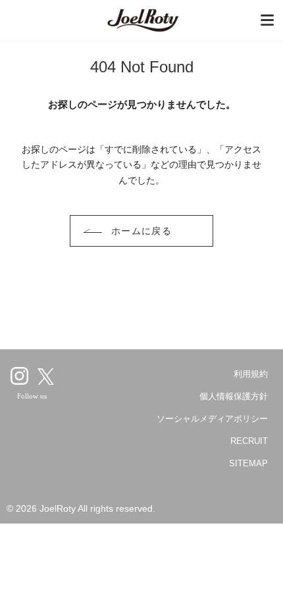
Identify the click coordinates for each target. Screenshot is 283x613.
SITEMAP (248, 463)
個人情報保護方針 (233, 396)
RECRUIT (249, 441)
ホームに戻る (141, 231)
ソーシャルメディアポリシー (212, 419)
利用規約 (251, 374)
